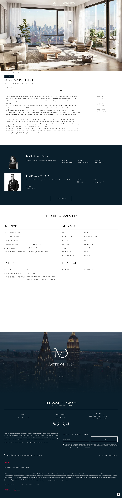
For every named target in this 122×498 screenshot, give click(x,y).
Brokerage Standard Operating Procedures (34, 442)
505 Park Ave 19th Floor (98, 416)
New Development (19, 11)
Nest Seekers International (19, 442)
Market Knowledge (69, 11)
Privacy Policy (87, 447)
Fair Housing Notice (8, 442)
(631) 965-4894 (82, 182)
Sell (44, 11)
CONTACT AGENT (61, 198)
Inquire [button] (61, 376)
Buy (30, 11)
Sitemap (46, 442)
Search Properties (54, 11)
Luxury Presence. (37, 455)
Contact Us (104, 11)
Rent (37, 11)
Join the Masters (91, 11)
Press (80, 11)
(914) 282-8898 (67, 162)
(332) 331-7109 (61, 417)
